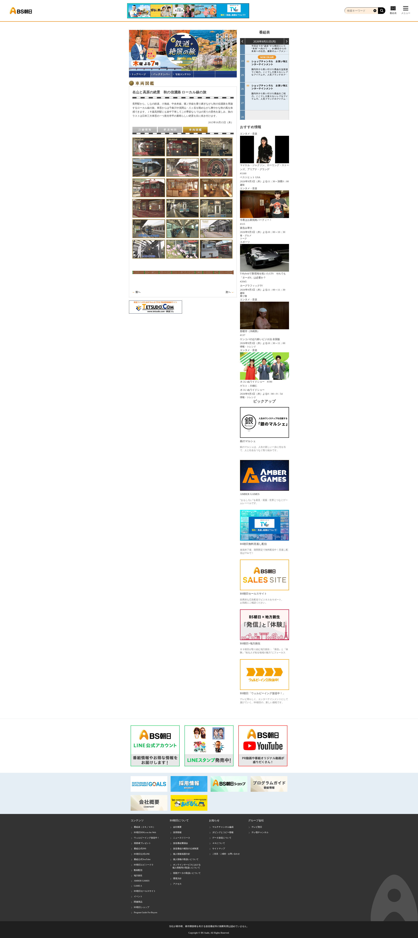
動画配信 (138, 870)
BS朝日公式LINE (142, 854)
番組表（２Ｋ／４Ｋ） (144, 827)
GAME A (138, 886)
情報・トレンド (248, 346)
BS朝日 (21, 10)
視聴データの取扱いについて (187, 873)
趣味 (242, 185)
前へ (138, 292)
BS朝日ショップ (141, 907)
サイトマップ (218, 848)
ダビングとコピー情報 (222, 832)
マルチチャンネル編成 (222, 827)
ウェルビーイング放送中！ (146, 838)
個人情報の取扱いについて (186, 859)
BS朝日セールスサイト (145, 891)
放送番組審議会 (180, 843)
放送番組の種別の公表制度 (186, 848)
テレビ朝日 (256, 827)
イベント (138, 896)
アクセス (177, 884)
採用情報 (177, 832)
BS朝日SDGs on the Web (145, 832)
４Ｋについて (218, 843)
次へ (228, 292)
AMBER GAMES (141, 880)
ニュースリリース (181, 838)
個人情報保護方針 (181, 854)
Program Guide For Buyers (145, 912)
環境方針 (177, 878)
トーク (243, 238)
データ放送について (221, 838)
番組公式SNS (140, 848)
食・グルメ (245, 235)
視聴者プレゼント (142, 843)
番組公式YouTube (142, 859)
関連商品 (138, 902)
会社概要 (177, 827)
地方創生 (138, 875)
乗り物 (243, 296)
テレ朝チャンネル (259, 832)
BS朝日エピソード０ (143, 864)
